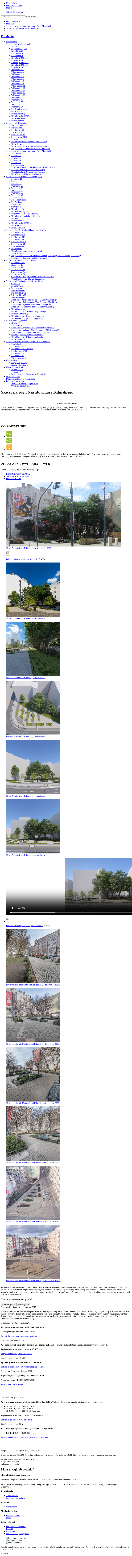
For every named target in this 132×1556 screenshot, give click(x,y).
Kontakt (9, 1529)
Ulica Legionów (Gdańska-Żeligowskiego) (28, 311)
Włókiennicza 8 (17, 83)
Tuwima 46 (16, 160)
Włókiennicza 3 (17, 72)
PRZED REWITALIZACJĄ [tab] (18, 474)
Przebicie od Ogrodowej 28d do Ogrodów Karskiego (33, 307)
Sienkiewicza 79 (18, 274)
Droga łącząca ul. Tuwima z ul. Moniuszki (28, 374)
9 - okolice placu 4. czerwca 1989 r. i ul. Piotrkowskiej (28, 342)
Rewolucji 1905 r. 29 (19, 65)
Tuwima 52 (16, 162)
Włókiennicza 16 (18, 95)
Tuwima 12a (16, 139)
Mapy (8, 1518)
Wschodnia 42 (17, 195)
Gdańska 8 (15, 323)
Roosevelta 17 (17, 267)
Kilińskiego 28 (17, 53)
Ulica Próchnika (17, 221)
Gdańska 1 (15, 283)
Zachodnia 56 (17, 197)
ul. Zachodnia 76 (13, 376)
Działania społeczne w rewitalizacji (20, 379)
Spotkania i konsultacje (15, 1498)
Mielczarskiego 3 (18, 290)
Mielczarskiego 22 (18, 295)
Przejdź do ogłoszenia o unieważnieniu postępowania (22, 1367)
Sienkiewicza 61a (18, 242)
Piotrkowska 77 (17, 130)
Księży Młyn (11, 360)
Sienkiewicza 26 (18, 135)
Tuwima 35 (16, 158)
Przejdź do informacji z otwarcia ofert (16, 1354)
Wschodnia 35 (17, 193)
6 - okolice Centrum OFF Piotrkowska (22, 260)
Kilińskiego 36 (17, 56)
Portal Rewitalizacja (14, 21)
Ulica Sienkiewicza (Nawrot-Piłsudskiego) (28, 279)
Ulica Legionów (18, 209)
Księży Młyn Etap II (19, 365)
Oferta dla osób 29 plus (20, 386)
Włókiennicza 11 (18, 86)
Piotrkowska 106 (18, 235)
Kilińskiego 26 (17, 51)
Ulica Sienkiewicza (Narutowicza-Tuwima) (29, 142)
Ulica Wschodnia (18, 121)
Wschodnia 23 (17, 188)
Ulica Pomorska (17, 218)
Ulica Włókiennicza (19, 118)
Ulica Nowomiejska (19, 211)
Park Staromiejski (18, 200)
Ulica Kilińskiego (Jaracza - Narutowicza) (28, 172)
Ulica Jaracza (16, 111)
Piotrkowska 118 (18, 239)
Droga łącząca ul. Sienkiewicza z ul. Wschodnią (31, 149)
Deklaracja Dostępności (16, 1527)
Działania (10, 24)
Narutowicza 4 (17, 125)
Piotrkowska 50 (17, 356)
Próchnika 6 (16, 344)
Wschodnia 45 (17, 100)
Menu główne (12, 3)
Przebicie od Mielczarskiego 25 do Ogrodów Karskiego (34, 302)
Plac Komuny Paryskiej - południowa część (29, 258)
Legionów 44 (16, 288)
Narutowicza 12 (17, 128)
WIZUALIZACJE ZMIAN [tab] (17, 476)
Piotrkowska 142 (18, 262)
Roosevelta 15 (17, 265)
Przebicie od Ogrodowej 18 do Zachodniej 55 (30, 332)
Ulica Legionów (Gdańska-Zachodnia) (27, 335)
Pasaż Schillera (17, 253)
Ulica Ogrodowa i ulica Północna (25, 214)
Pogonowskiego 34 (19, 49)
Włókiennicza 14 (18, 90)
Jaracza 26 (15, 46)
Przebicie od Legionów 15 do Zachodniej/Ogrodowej (33, 328)
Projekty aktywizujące (15, 381)
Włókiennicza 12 (18, 88)
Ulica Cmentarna (18, 309)
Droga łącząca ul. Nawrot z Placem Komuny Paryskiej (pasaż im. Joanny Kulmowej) (46, 256)
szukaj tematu (30, 17)
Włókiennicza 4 (17, 74)
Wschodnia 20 (17, 186)
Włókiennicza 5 (17, 76)
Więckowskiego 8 (18, 358)
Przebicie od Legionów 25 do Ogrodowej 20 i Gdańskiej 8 (35, 330)
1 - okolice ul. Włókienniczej (18, 44)
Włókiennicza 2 (17, 69)
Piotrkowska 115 (18, 237)
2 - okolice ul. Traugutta (16, 123)
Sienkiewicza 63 (18, 244)
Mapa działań (11, 42)
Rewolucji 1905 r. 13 (19, 58)
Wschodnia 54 (17, 107)
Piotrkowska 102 (18, 232)
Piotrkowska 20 (17, 346)
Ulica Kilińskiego (18, 114)
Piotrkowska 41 (17, 353)
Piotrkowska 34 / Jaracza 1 (22, 349)
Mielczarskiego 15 (18, 293)
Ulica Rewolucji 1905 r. (21, 116)
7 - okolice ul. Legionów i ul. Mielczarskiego (24, 281)
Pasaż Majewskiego (19, 109)
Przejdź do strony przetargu (12, 1384)
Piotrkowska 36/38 (19, 351)
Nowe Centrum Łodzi (15, 367)
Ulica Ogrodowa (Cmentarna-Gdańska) (27, 316)
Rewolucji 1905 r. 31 (19, 67)
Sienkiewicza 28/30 (19, 137)
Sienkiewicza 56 (18, 269)
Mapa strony (11, 1531)
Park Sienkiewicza (18, 246)
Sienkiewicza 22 (18, 132)
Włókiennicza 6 (17, 79)
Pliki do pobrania (13, 1515)
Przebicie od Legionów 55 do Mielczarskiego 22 (31, 304)
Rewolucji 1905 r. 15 (19, 60)
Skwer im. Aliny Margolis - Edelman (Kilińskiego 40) (33, 167)
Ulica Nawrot (16, 249)
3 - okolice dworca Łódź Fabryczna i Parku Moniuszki (28, 26)
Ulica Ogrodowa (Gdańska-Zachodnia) (27, 337)
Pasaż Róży (16, 204)
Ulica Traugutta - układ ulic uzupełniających (29, 146)
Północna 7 (15, 181)
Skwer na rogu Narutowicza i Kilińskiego (23, 28)
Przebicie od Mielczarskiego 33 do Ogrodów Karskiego (34, 300)
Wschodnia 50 (17, 102)
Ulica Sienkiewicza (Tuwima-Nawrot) (26, 251)
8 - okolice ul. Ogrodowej (16, 321)
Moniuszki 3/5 (17, 369)
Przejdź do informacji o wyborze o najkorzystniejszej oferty (25, 1437)
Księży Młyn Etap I (19, 362)
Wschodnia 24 (17, 190)
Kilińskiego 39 (17, 153)
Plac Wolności (17, 202)
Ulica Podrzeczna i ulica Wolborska (25, 216)
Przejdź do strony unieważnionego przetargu (19, 1336)
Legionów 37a (17, 286)
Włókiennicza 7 (17, 81)
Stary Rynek (16, 207)
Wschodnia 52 (17, 104)
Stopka (9, 8)
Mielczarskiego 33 (18, 297)
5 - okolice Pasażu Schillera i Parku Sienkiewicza (26, 230)
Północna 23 (16, 183)
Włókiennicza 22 (18, 97)
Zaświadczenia (12, 1496)
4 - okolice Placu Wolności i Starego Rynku (24, 176)
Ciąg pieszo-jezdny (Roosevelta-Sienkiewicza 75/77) (32, 276)
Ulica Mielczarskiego (20, 314)
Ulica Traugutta (17, 144)
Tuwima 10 (16, 372)
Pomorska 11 (16, 179)
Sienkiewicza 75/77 (19, 272)
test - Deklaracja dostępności (17, 1533)
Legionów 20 (16, 325)
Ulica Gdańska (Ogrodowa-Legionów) (27, 318)
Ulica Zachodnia (18, 228)
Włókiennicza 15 (18, 93)
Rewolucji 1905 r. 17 (19, 62)
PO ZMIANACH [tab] (13, 478)
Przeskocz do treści (14, 5)
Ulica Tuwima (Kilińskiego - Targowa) (27, 174)
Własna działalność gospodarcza (24, 383)
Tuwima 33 (16, 156)
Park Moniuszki (17, 165)
